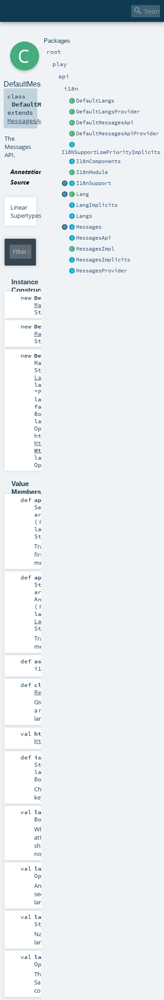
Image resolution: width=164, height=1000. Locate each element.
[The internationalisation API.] (72, 238)
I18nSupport (93, 183)
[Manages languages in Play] (72, 216)
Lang (82, 194)
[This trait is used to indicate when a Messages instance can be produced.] (72, 271)
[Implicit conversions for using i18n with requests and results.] (72, 145)
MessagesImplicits (103, 259)
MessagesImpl (95, 249)
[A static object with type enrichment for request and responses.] (64, 183)
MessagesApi (93, 238)
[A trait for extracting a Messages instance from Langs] (72, 205)
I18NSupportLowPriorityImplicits (111, 152)
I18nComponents (98, 161)
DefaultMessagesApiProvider (117, 133)
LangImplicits (97, 205)
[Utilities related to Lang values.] (64, 194)
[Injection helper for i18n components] (72, 161)
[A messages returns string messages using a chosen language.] (72, 227)
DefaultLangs (95, 100)
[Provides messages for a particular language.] (72, 249)
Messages (89, 227)
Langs (84, 216)
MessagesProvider (101, 270)
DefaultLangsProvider (108, 111)
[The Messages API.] (72, 123)
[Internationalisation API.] (64, 227)
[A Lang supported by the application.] (72, 194)
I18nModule (92, 172)
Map (39, 304)
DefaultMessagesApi (104, 122)
